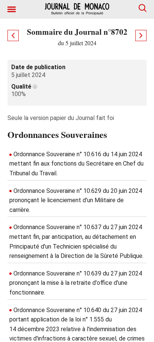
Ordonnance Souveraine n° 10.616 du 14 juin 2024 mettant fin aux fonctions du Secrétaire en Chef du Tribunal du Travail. (76, 164)
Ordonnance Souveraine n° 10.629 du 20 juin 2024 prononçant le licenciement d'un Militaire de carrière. (75, 200)
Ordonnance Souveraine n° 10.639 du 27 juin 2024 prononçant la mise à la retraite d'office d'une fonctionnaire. (75, 283)
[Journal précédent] (13, 35)
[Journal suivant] (141, 35)
